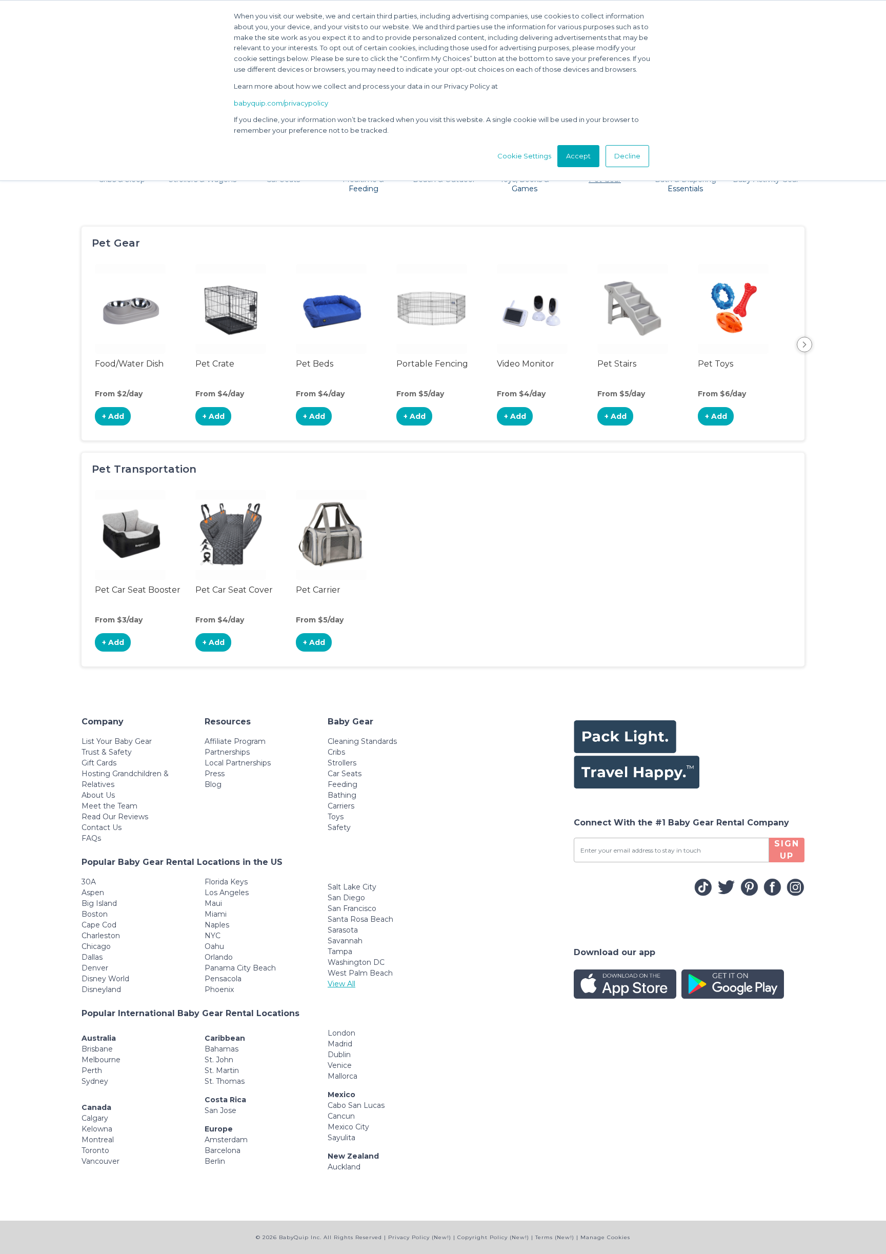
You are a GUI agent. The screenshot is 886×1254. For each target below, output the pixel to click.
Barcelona (222, 1150)
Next (804, 344)
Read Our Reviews (115, 816)
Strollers (342, 762)
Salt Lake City (352, 887)
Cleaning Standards (362, 741)
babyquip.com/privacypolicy (281, 103)
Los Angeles (227, 892)
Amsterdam (226, 1139)
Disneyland (101, 989)
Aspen (93, 892)
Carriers (341, 806)
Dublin (339, 1054)
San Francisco (352, 908)
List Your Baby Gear (117, 741)
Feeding (342, 784)
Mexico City (348, 1126)
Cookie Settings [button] (524, 156)
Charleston (101, 935)
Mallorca (342, 1076)
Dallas (92, 957)
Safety (339, 827)
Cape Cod (99, 924)
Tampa (340, 951)
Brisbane (97, 1049)
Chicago (96, 946)
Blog (213, 784)
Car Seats (344, 773)
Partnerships (227, 752)
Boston (95, 914)
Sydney (95, 1081)
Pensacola (223, 978)
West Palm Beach (360, 973)
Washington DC (356, 962)
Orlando (219, 957)
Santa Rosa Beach (360, 919)
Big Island (99, 903)
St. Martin (222, 1070)
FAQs (91, 838)
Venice (340, 1065)
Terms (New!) (554, 1237)
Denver (95, 968)
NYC (212, 935)
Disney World (105, 978)
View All (341, 983)
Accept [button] (578, 156)
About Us (98, 795)
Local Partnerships (238, 762)
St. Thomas (225, 1081)
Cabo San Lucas (356, 1105)
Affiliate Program (235, 741)
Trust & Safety (107, 752)
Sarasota (343, 930)
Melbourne (101, 1059)
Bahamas (221, 1049)
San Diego (346, 897)
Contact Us (102, 827)
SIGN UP (786, 850)
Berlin (215, 1161)
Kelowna (97, 1129)
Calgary (95, 1118)
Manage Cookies (605, 1237)
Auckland (344, 1166)
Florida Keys (226, 881)
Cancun (341, 1116)
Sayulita (341, 1137)
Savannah (345, 940)
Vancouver (100, 1161)
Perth (92, 1070)
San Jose (220, 1110)
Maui (213, 903)
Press (215, 773)
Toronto (95, 1150)
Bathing (342, 795)
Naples (217, 924)
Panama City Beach (240, 968)
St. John (219, 1059)
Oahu (214, 946)
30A (89, 881)
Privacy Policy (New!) (419, 1237)
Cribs (336, 752)
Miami (216, 914)
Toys (336, 816)
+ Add (113, 416)
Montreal (98, 1139)
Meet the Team (109, 806)
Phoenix (219, 989)
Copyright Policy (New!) (493, 1237)
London (341, 1033)
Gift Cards (99, 762)
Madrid (340, 1043)
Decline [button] (627, 156)
